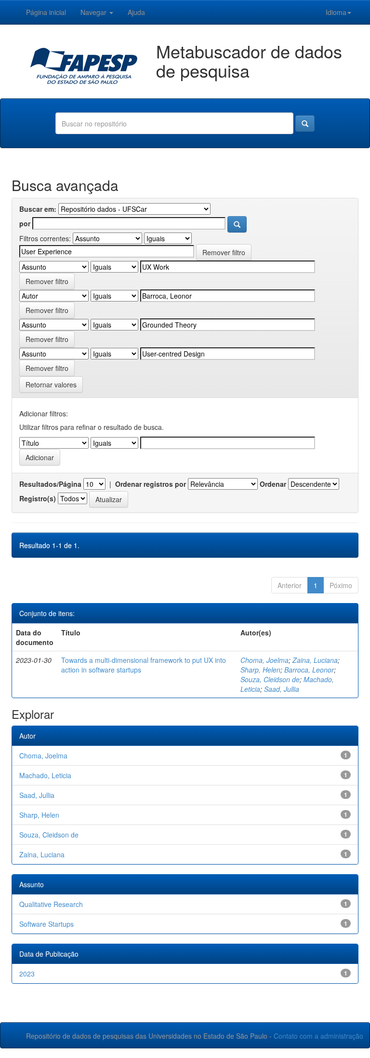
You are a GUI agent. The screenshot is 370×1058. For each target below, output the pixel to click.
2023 (27, 973)
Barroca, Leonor (309, 669)
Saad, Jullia (281, 689)
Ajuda (136, 12)
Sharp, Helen (260, 669)
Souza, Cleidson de (270, 679)
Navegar (94, 12)
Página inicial (46, 12)
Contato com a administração (318, 1036)
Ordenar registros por (150, 484)
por (24, 223)
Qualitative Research (51, 904)
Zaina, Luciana (315, 660)
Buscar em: (37, 209)
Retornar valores (51, 384)
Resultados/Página (50, 484)
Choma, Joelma (264, 660)
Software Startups (46, 924)
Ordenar (273, 484)
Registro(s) (37, 498)
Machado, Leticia (45, 775)
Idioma (336, 12)
